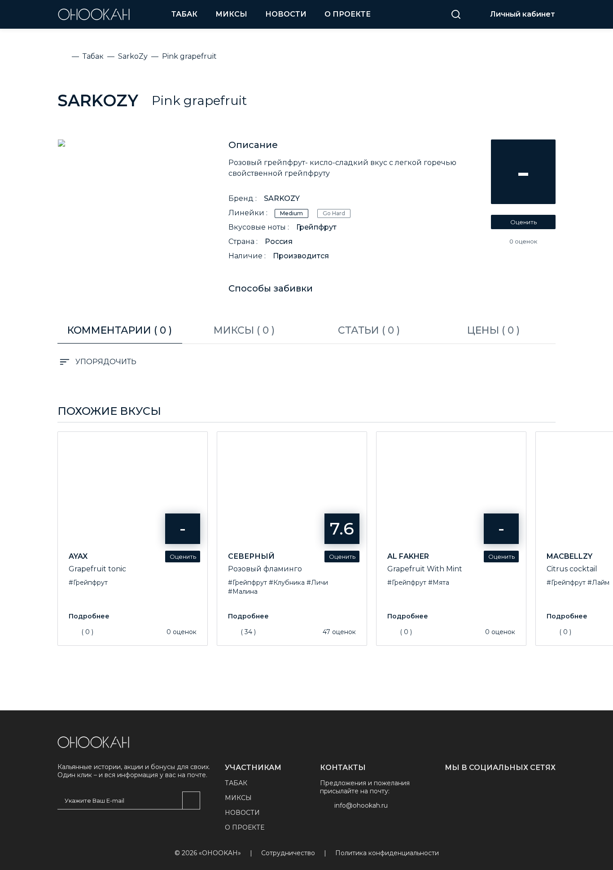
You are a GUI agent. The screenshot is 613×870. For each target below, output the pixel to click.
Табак (184, 14)
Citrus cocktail (572, 569)
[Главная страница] (93, 742)
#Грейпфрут (88, 583)
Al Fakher (408, 556)
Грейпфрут (316, 227)
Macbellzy (569, 556)
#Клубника (287, 583)
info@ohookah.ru (361, 805)
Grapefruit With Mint (424, 569)
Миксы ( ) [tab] (244, 330)
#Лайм (598, 583)
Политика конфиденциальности (387, 853)
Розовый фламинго (265, 569)
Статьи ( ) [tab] (369, 330)
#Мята (438, 583)
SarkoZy (97, 100)
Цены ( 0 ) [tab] (493, 330)
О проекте (347, 14)
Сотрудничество (288, 853)
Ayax (78, 556)
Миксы (231, 14)
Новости (285, 14)
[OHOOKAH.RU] (94, 14)
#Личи (317, 583)
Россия (279, 241)
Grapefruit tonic (97, 569)
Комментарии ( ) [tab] (119, 330)
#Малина (243, 591)
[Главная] (62, 56)
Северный (251, 556)
